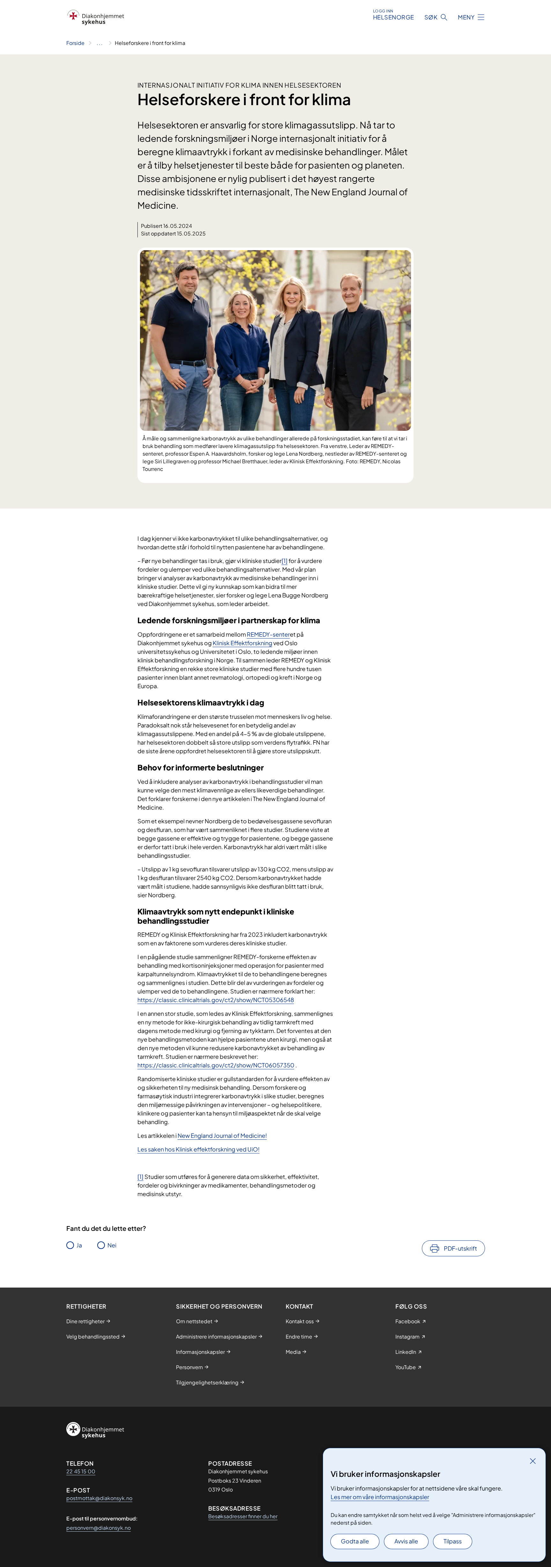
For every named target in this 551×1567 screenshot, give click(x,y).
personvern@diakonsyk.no (98, 1527)
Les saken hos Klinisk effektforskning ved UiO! (198, 1149)
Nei (111, 1245)
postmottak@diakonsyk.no (99, 1498)
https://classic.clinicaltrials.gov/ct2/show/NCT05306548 (215, 999)
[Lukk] (533, 1461)
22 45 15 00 (80, 1471)
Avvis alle (406, 1541)
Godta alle (355, 1541)
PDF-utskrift (460, 1248)
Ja (79, 1245)
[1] (285, 560)
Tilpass (453, 1541)
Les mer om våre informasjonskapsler (380, 1496)
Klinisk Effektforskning (242, 642)
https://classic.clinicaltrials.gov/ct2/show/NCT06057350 (215, 1065)
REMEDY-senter (268, 634)
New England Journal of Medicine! (222, 1135)
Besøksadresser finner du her (242, 1516)
